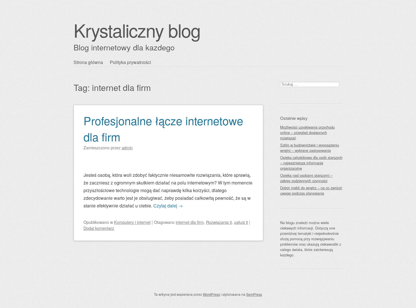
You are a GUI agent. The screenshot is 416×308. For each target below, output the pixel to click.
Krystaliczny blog (137, 30)
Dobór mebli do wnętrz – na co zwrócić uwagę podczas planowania (311, 190)
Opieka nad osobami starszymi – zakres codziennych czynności (306, 178)
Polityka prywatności (130, 62)
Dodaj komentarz (98, 228)
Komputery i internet (132, 222)
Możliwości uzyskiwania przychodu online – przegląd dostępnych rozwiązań (307, 132)
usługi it (241, 222)
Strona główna (88, 62)
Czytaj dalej (168, 205)
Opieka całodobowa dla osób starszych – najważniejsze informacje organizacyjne (311, 163)
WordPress (211, 294)
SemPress (254, 294)
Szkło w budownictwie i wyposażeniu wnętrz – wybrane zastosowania (309, 147)
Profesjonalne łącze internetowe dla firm (163, 128)
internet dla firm (190, 222)
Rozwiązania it (219, 222)
